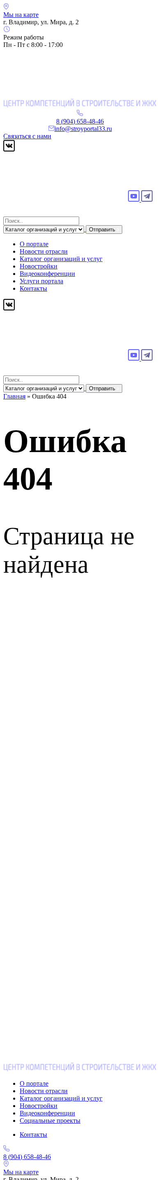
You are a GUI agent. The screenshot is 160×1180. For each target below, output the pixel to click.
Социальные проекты (50, 1120)
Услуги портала (41, 281)
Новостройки (38, 266)
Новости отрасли (44, 251)
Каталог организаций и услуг (61, 258)
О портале (34, 243)
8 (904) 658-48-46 (80, 121)
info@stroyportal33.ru (83, 128)
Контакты (33, 288)
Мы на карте (21, 14)
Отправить (103, 229)
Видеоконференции (47, 273)
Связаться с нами (27, 136)
